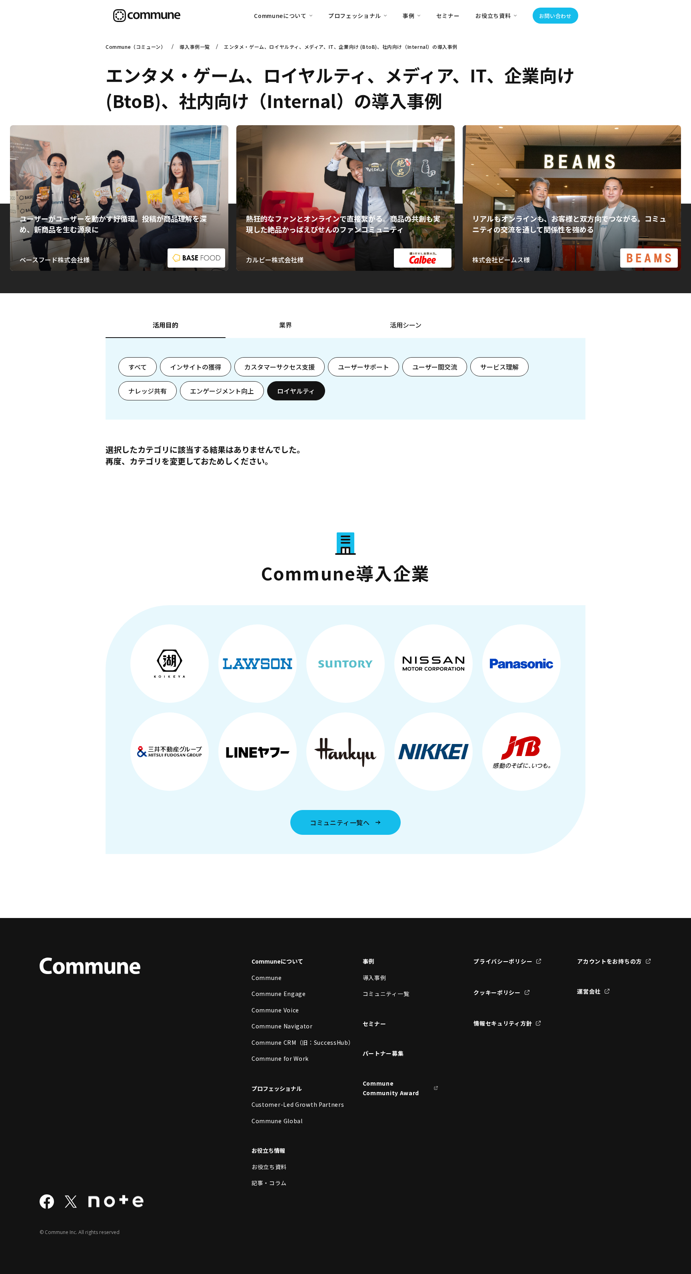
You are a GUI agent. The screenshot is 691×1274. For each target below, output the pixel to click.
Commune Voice (275, 1010)
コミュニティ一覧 (386, 994)
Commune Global (277, 1121)
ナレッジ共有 (147, 391)
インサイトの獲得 (195, 367)
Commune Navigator (282, 1026)
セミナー (448, 16)
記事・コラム (269, 1183)
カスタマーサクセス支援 (279, 367)
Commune (267, 978)
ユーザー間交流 (434, 367)
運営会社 (589, 991)
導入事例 (374, 978)
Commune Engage (279, 994)
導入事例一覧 (195, 46)
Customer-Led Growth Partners (290, 1104)
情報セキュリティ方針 (502, 1023)
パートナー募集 (383, 1053)
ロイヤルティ (296, 391)
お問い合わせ (555, 16)
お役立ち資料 (269, 1167)
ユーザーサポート (363, 367)
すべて (137, 367)
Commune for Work (280, 1058)
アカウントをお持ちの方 (609, 961)
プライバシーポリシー (502, 961)
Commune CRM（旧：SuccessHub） (290, 1042)
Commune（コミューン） (136, 46)
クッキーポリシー (497, 992)
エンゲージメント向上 (222, 391)
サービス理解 (499, 367)
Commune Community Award (391, 1088)
